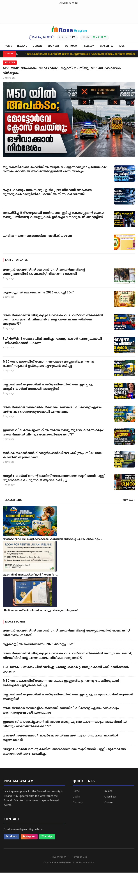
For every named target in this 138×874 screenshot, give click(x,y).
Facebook (11, 836)
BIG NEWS (53, 46)
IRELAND (22, 46)
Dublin (76, 796)
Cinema (108, 802)
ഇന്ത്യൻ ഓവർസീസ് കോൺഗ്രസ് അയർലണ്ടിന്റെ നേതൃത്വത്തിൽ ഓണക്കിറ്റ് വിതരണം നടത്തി (44, 272)
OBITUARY (71, 46)
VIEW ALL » (129, 500)
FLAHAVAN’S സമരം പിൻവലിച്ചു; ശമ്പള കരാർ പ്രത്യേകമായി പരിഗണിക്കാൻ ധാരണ (52, 341)
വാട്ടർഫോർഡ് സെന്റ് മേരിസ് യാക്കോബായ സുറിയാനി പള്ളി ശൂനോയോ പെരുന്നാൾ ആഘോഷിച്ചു (54, 478)
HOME (8, 46)
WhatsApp (47, 836)
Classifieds (110, 796)
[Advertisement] (69, 13)
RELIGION (89, 46)
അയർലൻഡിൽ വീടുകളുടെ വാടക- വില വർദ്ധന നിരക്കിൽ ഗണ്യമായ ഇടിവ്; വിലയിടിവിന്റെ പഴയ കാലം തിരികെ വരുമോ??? (53, 320)
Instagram (29, 836)
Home (76, 791)
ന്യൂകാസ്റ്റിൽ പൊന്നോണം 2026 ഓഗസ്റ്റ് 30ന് (38, 293)
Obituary (78, 802)
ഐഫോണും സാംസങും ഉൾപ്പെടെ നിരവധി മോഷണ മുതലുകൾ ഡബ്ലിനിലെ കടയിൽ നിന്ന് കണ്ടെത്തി (47, 192)
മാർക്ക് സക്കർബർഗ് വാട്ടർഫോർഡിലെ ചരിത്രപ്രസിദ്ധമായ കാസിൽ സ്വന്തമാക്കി (52, 455)
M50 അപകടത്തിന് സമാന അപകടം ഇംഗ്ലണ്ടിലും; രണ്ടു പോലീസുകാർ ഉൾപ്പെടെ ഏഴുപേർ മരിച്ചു (48, 364)
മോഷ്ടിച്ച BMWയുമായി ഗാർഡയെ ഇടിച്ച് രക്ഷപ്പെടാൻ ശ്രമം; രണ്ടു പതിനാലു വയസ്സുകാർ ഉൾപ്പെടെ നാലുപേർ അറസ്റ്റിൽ (53, 215)
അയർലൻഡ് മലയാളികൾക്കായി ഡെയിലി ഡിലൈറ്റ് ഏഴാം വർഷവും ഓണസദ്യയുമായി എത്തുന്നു (52, 410)
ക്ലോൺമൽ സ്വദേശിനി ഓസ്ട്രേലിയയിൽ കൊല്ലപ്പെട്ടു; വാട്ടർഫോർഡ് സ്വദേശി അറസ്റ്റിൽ (48, 387)
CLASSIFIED (107, 46)
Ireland (108, 791)
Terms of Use (79, 857)
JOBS (122, 46)
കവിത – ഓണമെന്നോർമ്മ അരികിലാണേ (38, 236)
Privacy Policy (58, 857)
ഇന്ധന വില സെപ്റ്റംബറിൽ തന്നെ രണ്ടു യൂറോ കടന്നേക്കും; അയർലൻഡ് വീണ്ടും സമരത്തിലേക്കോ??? (53, 432)
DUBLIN (37, 46)
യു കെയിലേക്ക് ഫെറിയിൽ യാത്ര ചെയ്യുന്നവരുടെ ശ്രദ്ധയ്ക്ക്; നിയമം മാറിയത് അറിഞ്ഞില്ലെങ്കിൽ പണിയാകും (55, 169)
